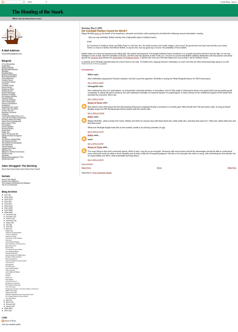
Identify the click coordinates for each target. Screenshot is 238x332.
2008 (6, 308)
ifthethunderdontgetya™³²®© (12, 157)
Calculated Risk (8, 78)
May (7, 229)
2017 (6, 195)
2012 (6, 206)
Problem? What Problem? (14, 257)
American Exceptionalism (13, 232)
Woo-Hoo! (9, 240)
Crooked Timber (8, 85)
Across (9, 179)
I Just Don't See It (11, 281)
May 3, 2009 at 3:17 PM (95, 132)
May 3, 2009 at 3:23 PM (95, 160)
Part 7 (33, 169)
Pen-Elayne (6, 125)
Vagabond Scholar (9, 148)
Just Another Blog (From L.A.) (13, 116)
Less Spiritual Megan (12, 251)
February (9, 304)
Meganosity (9, 231)
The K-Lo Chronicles (9, 185)
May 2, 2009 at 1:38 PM (95, 83)
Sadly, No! (5, 132)
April (7, 300)
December (9, 214)
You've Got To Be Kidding (14, 238)
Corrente (5, 84)
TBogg (4, 137)
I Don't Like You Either (10, 109)
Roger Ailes (6, 130)
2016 (6, 197)
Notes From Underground (11, 121)
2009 (6, 212)
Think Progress (7, 146)
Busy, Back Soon (11, 246)
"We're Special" (10, 270)
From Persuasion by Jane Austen (16, 261)
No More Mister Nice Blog (11, 119)
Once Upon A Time (9, 123)
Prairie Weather (7, 127)
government (117, 58)
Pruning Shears (7, 128)
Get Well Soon (10, 266)
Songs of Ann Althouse (10, 181)
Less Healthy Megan (12, 268)
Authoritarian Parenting (13, 285)
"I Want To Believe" (12, 234)
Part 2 (9, 169)
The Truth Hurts (10, 287)
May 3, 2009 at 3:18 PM (95, 144)
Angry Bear (6, 66)
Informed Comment (9, 112)
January (9, 306)
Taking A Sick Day (11, 292)
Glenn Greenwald (8, 102)
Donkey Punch (7, 91)
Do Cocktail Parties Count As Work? (17, 296)
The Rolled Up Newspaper (12, 143)
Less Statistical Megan (13, 272)
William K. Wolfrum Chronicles (13, 152)
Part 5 (23, 169)
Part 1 (4, 169)
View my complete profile (11, 324)
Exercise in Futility (8, 94)
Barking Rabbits (8, 68)
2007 (6, 310)
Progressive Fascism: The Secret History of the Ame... (23, 289)
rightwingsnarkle (8, 159)
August (8, 223)
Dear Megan (9, 279)
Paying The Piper (11, 236)
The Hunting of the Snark (37, 11)
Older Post (232, 168)
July (7, 225)
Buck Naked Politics (9, 76)
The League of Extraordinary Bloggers (16, 183)
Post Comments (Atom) (102, 173)
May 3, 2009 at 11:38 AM (96, 113)
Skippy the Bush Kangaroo (12, 136)
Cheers (8, 275)
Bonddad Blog (7, 73)
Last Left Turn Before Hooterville (14, 118)
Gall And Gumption (9, 100)
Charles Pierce (7, 80)
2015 (6, 199)
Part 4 (18, 169)
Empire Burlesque (8, 93)
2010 (6, 210)
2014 (6, 201)
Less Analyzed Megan (13, 242)
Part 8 (38, 169)
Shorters (8, 274)
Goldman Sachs (132, 58)
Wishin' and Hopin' (11, 290)
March (8, 302)
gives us (98, 33)
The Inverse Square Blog (11, 139)
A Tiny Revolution (8, 64)
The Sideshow (7, 144)
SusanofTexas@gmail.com (12, 54)
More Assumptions (11, 259)
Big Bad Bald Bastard (10, 69)
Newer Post (86, 168)
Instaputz (5, 114)
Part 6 (28, 169)
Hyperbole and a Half (10, 107)
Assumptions (10, 264)
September (10, 220)
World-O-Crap (7, 153)
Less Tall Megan (11, 298)
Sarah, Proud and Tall (10, 134)
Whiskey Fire (6, 150)
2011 (6, 208)
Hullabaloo (6, 105)
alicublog (5, 155)
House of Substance (9, 103)
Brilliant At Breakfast (9, 75)
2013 (6, 204)
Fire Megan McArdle (9, 96)
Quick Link (9, 277)
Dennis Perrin (7, 87)
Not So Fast (9, 247)
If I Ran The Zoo (8, 110)
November (9, 216)
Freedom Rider (7, 98)
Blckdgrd (5, 71)
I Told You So (10, 262)
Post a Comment (87, 164)
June (8, 227)
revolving (94, 58)
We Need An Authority (12, 283)
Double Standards (11, 253)
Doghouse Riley (8, 89)
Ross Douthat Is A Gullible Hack (15, 255)
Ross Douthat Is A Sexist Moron (15, 244)
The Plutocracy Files (9, 141)
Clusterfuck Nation (9, 82)
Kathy (90, 117)
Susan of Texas (95, 103)
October (9, 218)
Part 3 (13, 169)
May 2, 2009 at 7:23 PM (95, 99)
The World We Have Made (14, 249)
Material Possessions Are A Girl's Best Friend (20, 294)
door (100, 58)
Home (159, 168)
